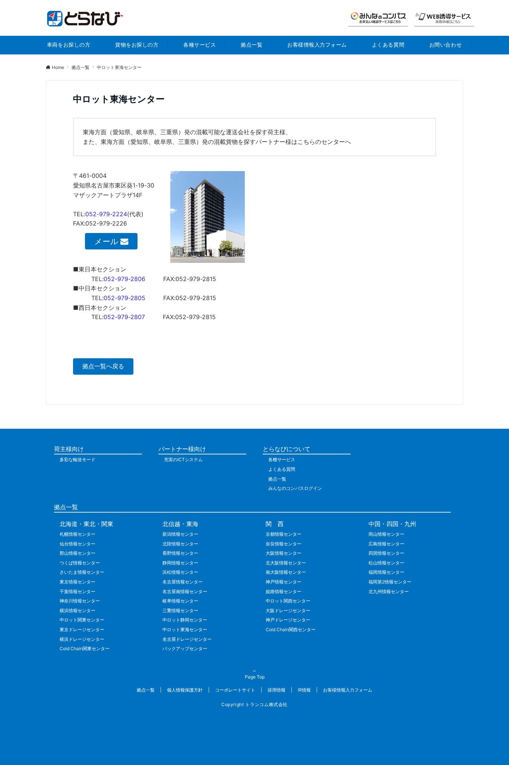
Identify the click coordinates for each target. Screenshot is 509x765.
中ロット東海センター (184, 629)
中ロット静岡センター (184, 620)
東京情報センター (77, 582)
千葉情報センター (77, 591)
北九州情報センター (389, 591)
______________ (378, 18)
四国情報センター (386, 553)
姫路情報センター (283, 591)
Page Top (255, 677)
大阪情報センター (283, 553)
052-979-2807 (124, 317)
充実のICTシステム (183, 459)
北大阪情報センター (286, 563)
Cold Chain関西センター (291, 629)
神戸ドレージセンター (288, 620)
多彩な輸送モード (77, 459)
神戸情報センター (283, 582)
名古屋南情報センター (184, 591)
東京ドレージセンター (82, 629)
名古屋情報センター (182, 582)
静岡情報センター (180, 563)
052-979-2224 (106, 214)
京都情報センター (283, 534)
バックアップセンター (184, 648)
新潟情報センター (180, 534)
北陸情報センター (180, 544)
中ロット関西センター (288, 601)
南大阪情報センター (286, 572)
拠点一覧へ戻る (103, 366)
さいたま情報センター (82, 572)
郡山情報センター (77, 553)
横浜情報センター (77, 610)
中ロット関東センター (82, 620)
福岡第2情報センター (390, 582)
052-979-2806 (124, 279)
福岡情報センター (386, 572)
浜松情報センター (180, 572)
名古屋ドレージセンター (187, 639)
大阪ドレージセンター (288, 610)
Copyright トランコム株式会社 (254, 704)
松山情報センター (386, 563)
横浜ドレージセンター (82, 639)
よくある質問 (281, 469)
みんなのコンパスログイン (295, 488)
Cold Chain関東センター (85, 648)
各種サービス (281, 459)
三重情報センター (180, 610)
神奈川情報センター (80, 601)
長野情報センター (180, 553)
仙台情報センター (77, 544)
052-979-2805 (124, 298)
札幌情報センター (77, 534)
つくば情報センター (80, 563)
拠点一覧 (277, 479)
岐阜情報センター (180, 601)
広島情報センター (386, 544)
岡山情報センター (386, 534)
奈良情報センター (283, 544)
